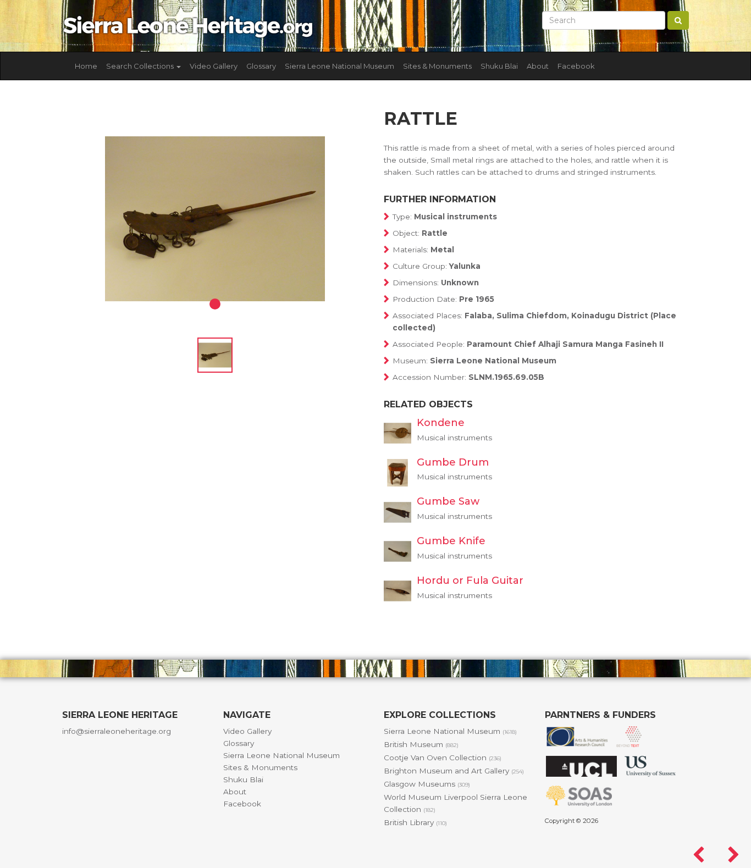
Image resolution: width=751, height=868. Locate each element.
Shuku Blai (499, 66)
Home (86, 66)
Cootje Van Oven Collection (442, 757)
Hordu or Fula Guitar (470, 580)
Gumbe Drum (453, 462)
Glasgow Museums (427, 783)
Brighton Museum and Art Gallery (454, 770)
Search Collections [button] (140, 66)
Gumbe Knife (451, 541)
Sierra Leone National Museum (339, 66)
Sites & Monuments (437, 66)
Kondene (441, 423)
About (538, 66)
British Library (415, 822)
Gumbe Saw (448, 501)
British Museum (421, 744)
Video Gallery (214, 66)
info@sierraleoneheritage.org (116, 731)
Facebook (576, 66)
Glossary (261, 66)
